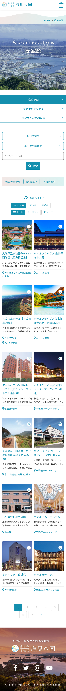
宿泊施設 (58, 20)
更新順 (45, 205)
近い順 (32, 205)
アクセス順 (18, 205)
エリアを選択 (33, 136)
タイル (19, 212)
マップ (49, 212)
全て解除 (51, 181)
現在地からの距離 (33, 146)
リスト (35, 212)
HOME (47, 20)
